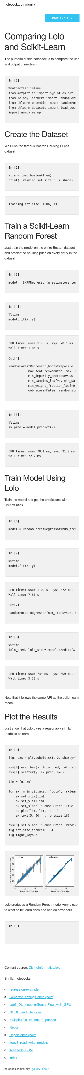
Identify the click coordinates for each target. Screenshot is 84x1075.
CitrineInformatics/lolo (44, 967)
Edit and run (62, 18)
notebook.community (19, 4)
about (45, 1069)
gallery (36, 1069)
